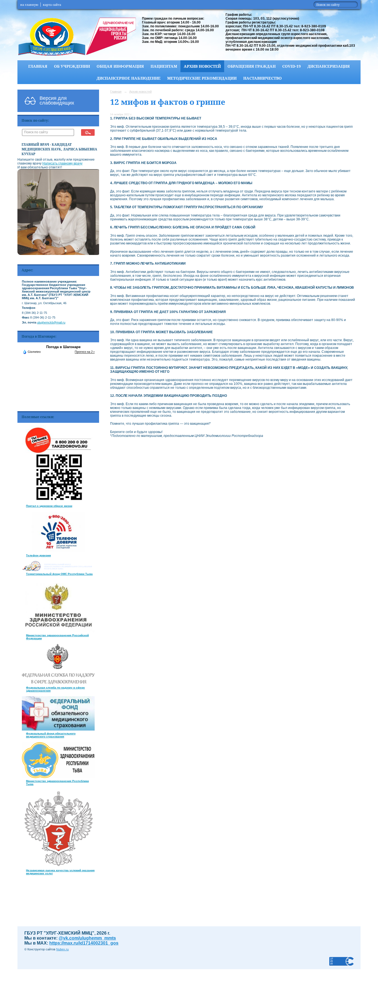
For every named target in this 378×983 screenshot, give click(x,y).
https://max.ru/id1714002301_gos (83, 943)
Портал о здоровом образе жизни (49, 505)
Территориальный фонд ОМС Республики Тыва (59, 573)
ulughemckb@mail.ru (51, 322)
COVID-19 (291, 66)
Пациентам (164, 66)
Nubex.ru (62, 949)
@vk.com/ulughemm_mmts (87, 938)
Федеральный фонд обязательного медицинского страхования (51, 735)
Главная (37, 66)
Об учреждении (72, 66)
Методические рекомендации (202, 78)
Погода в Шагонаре (63, 347)
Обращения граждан (251, 66)
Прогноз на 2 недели (89, 351)
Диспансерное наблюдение (128, 78)
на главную (29, 4)
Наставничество (262, 78)
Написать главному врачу (62, 163)
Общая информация (120, 66)
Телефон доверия (38, 555)
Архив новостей (202, 66)
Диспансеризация (328, 66)
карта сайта (52, 4)
